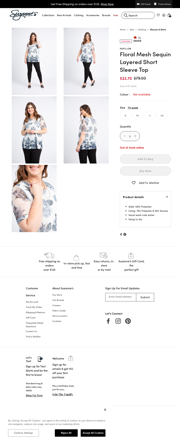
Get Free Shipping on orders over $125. (82, 4)
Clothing (142, 29)
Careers (56, 305)
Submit (145, 297)
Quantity (125, 126)
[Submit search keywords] (126, 15)
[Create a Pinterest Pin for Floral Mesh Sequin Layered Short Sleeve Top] (124, 234)
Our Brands (58, 300)
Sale (132, 29)
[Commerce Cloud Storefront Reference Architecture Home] (24, 15)
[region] (57, 423)
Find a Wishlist (33, 336)
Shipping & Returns (35, 312)
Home (123, 29)
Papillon (125, 48)
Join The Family (62, 394)
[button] (48, 15)
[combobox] (138, 15)
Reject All (66, 433)
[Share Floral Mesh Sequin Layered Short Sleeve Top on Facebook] (120, 234)
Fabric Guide (59, 310)
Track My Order (34, 307)
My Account (32, 301)
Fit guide (133, 107)
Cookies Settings (23, 433)
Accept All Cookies (93, 433)
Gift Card (30, 317)
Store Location (59, 315)
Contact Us (31, 331)
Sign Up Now (34, 395)
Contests (56, 321)
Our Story (57, 294)
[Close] (105, 410)
